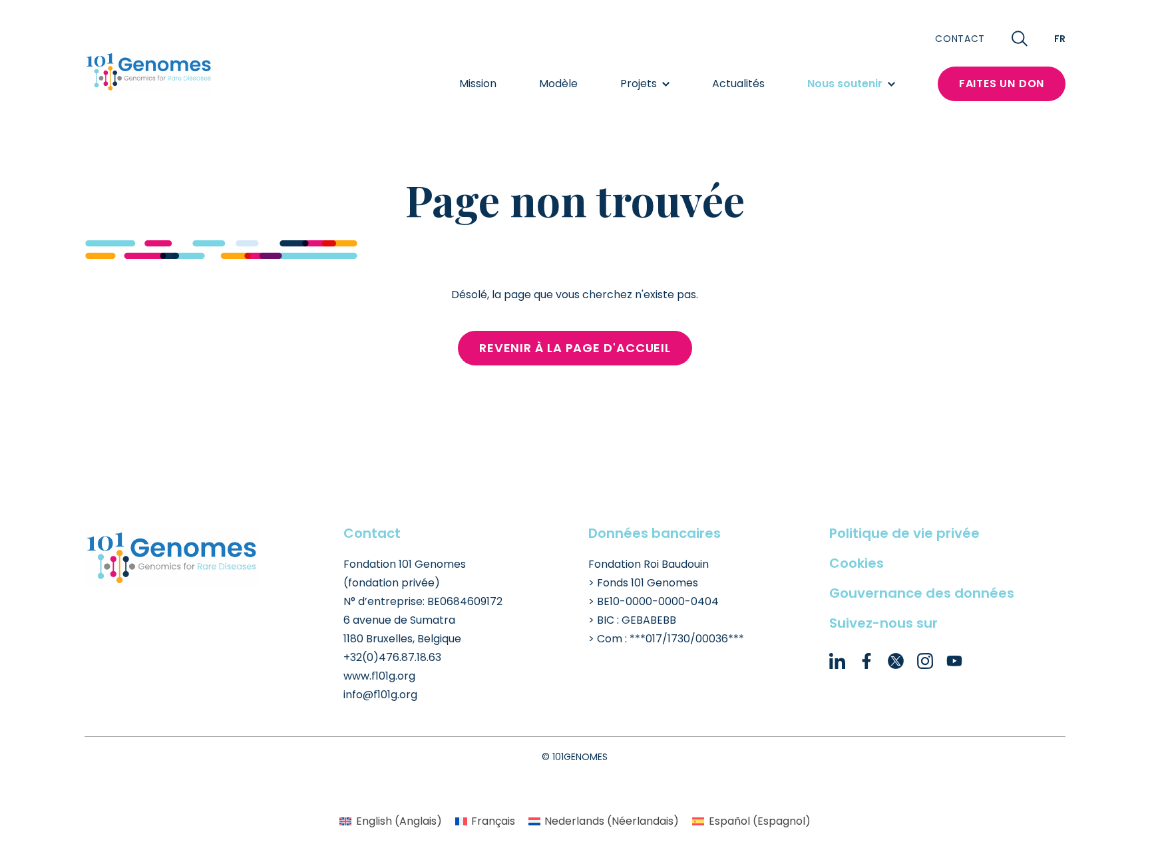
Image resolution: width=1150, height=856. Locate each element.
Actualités (738, 83)
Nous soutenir (844, 83)
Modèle (558, 83)
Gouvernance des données (921, 593)
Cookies (856, 563)
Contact (960, 38)
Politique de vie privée (904, 533)
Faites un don (1001, 83)
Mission (477, 83)
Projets (638, 83)
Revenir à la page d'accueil (575, 347)
